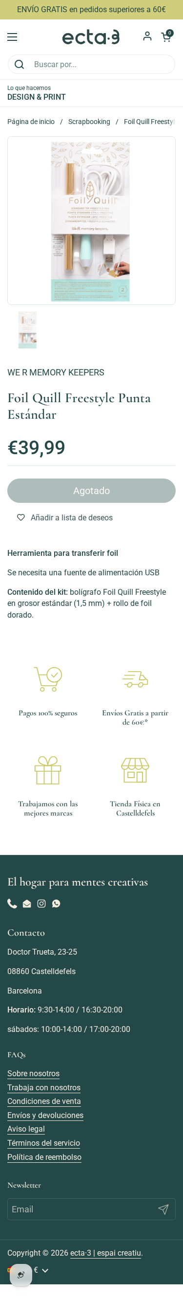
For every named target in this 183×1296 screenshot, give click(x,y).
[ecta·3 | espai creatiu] (91, 36)
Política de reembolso (44, 1157)
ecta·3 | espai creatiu (105, 1253)
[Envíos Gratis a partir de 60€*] (135, 679)
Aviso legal (26, 1129)
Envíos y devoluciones (45, 1115)
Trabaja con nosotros (44, 1087)
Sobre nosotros (33, 1073)
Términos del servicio (43, 1143)
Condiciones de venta (44, 1101)
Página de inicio (31, 121)
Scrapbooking (89, 121)
